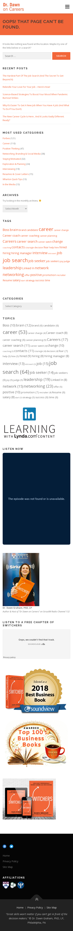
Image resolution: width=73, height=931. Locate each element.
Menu (67, 6)
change (57, 241)
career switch (45, 241)
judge (67, 261)
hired (63, 247)
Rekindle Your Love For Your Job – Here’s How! (26, 86)
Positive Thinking (11, 148)
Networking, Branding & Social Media (22, 153)
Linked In (28, 268)
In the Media (9, 184)
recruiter (61, 275)
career (46, 229)
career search (27, 241)
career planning (48, 235)
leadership (12, 267)
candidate (32, 230)
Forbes (6, 138)
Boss (6, 230)
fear (46, 247)
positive (36, 275)
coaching (7, 247)
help (51, 247)
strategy (30, 280)
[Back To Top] (36, 899)
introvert (52, 253)
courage (29, 247)
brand (22, 230)
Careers (9, 241)
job (59, 252)
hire (57, 247)
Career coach (11, 235)
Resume (7, 280)
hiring (7, 253)
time (47, 280)
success (39, 280)
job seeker (36, 260)
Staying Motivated (12, 158)
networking (13, 274)
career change (61, 230)
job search (15, 260)
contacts (18, 247)
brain (14, 229)
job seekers (53, 261)
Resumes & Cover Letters (16, 174)
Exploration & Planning (14, 164)
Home (6, 855)
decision (38, 247)
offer (27, 275)
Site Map (8, 867)
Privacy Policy (10, 861)
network (42, 267)
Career (6, 143)
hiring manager (21, 253)
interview (39, 253)
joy (61, 261)
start (23, 280)
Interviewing (9, 168)
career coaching (30, 235)
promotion (49, 275)
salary (17, 280)
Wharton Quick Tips (12, 179)
